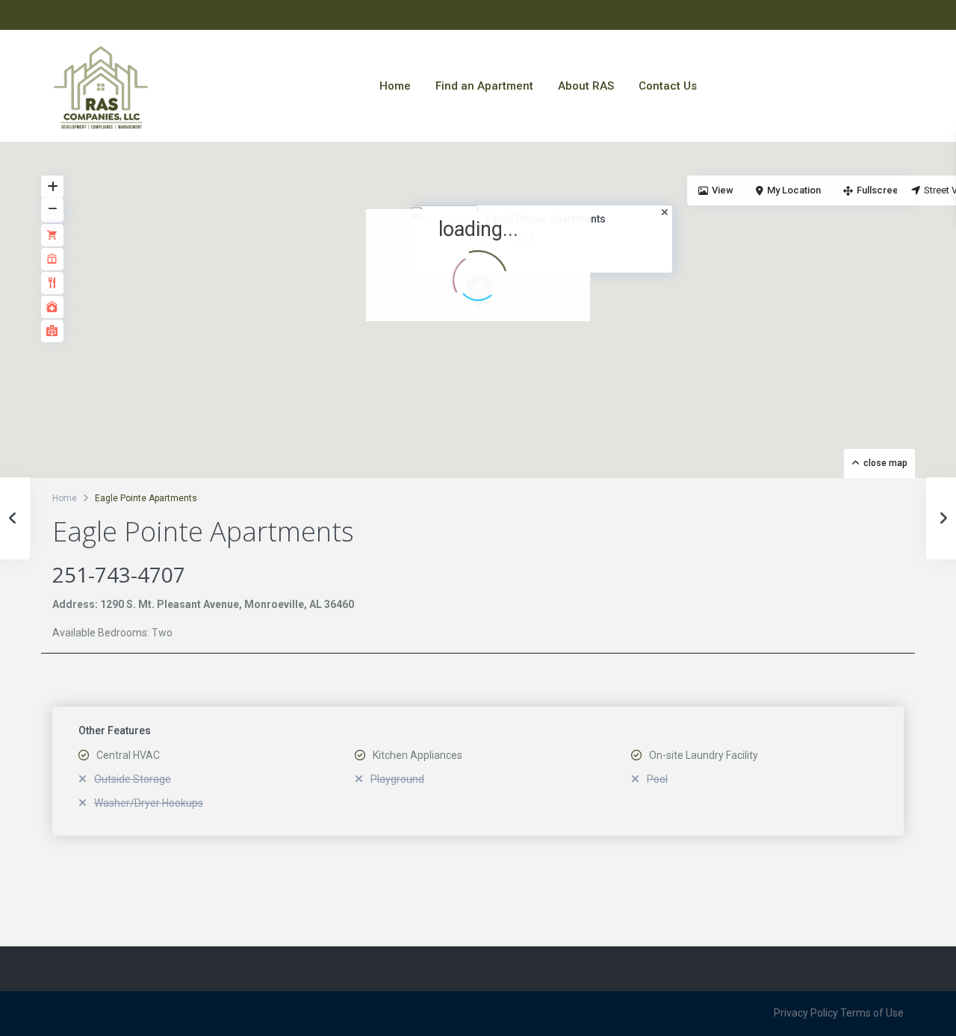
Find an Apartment (484, 86)
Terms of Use (872, 1013)
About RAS (586, 86)
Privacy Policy (806, 1013)
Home (395, 86)
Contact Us (668, 86)
